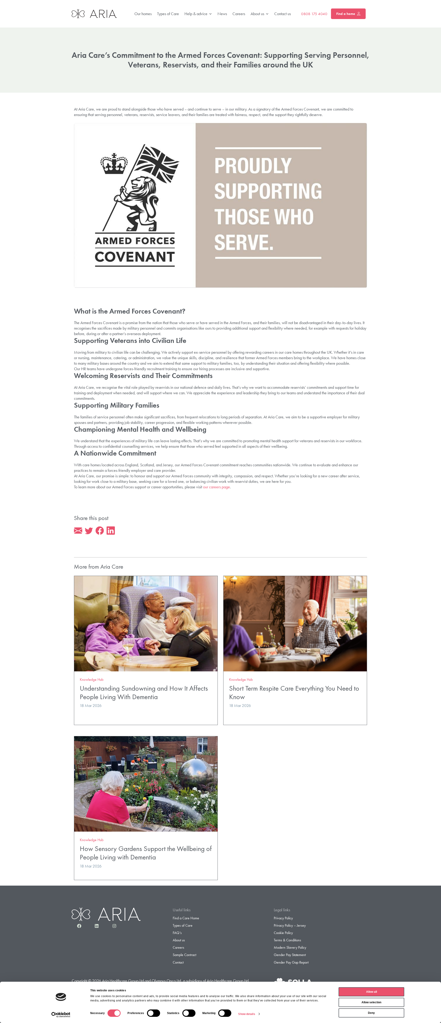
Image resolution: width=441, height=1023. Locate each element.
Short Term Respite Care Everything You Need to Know (294, 692)
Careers (238, 13)
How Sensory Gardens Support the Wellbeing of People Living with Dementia (146, 853)
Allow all (371, 991)
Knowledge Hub (92, 679)
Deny (371, 1013)
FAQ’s (177, 932)
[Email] (78, 530)
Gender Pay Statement (290, 954)
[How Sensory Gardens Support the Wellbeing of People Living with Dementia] (146, 783)
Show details (246, 1014)
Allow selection (371, 1002)
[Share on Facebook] (100, 530)
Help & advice (195, 13)
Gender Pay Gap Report (291, 962)
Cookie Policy (283, 932)
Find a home (345, 13)
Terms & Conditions (287, 940)
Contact (178, 962)
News (222, 13)
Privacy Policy (283, 918)
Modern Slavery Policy (290, 947)
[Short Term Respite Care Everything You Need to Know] (295, 623)
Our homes (143, 13)
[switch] (153, 1013)
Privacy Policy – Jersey (290, 925)
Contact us (282, 13)
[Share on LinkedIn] (111, 530)
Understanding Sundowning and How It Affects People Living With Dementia (144, 692)
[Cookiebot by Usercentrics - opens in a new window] (61, 1014)
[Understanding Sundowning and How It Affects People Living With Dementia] (146, 623)
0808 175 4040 (314, 13)
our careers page (216, 486)
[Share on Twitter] (89, 530)
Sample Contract (184, 954)
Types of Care (168, 13)
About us (257, 13)
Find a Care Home (186, 918)
